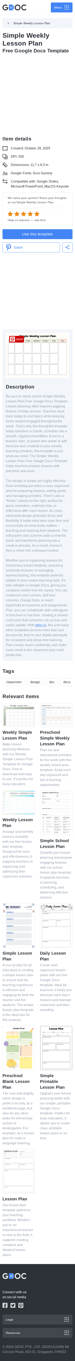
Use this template (37, 234)
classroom (13, 682)
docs (66, 682)
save (19, 339)
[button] (67, 247)
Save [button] (18, 247)
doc (52, 682)
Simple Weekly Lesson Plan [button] (31, 23)
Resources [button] (13, 1332)
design (35, 682)
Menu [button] (58, 7)
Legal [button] (9, 1319)
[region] (37, 94)
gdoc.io (40, 625)
